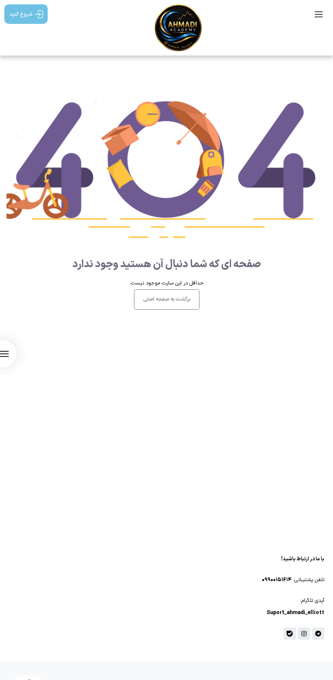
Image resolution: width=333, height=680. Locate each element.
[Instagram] (304, 634)
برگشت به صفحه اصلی (166, 299)
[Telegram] (318, 634)
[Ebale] (290, 634)
